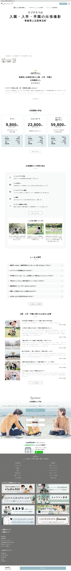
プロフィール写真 (53, 475)
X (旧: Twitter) (5, 555)
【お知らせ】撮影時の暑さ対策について (8, 0)
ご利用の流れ (18, 463)
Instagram (4, 553)
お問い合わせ (53, 477)
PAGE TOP (35, 456)
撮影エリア (6, 532)
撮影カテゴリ (7, 529)
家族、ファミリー (53, 465)
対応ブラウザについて (7, 544)
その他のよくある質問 (35, 304)
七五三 (17, 470)
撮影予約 (43, 568)
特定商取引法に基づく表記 (8, 542)
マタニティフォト (53, 470)
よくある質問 (35, 420)
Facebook (4, 557)
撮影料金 (53, 463)
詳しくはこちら (35, 151)
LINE (3, 559)
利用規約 (4, 538)
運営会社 (4, 536)
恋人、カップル (53, 472)
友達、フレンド (17, 475)
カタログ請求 (35, 425)
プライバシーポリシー (7, 540)
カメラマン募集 (5, 546)
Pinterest (4, 560)
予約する (63, 3)
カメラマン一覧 (17, 465)
